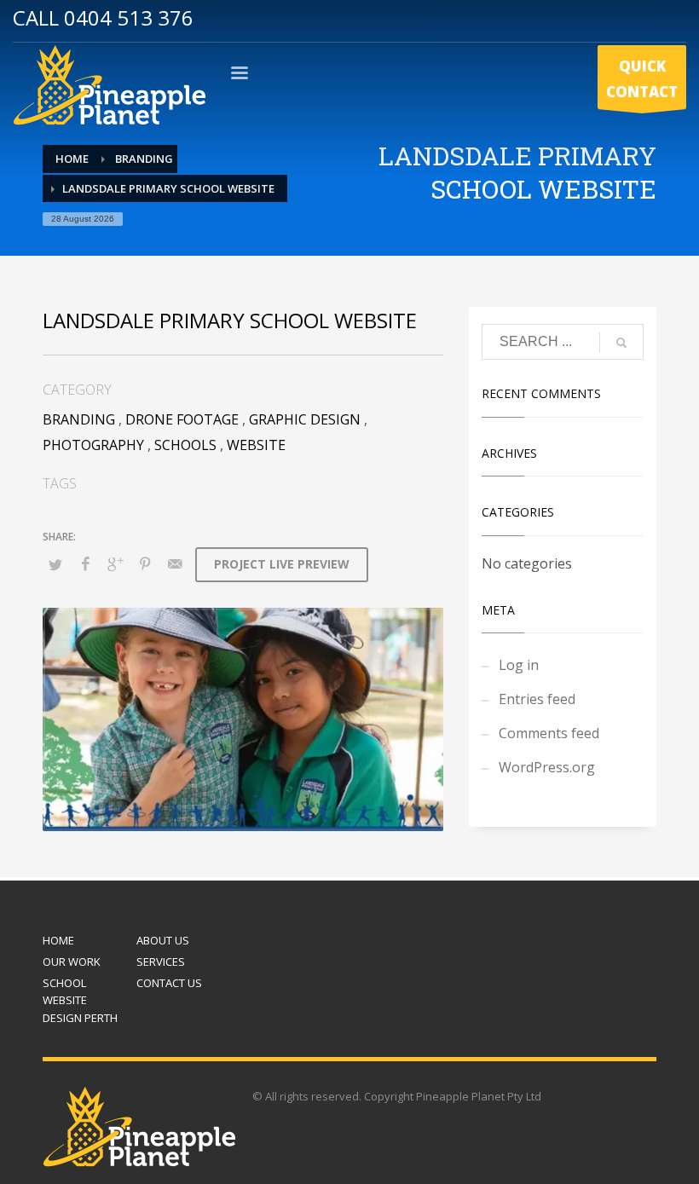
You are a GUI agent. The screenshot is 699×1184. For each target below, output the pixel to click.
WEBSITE (256, 445)
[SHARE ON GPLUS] (115, 563)
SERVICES (160, 961)
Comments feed (549, 733)
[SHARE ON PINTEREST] (145, 563)
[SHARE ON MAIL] (175, 563)
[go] (621, 343)
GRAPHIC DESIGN (305, 419)
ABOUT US (162, 940)
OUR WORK (72, 961)
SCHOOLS (185, 445)
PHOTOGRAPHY (93, 445)
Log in (519, 665)
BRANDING (79, 419)
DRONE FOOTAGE (182, 419)
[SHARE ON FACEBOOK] (85, 563)
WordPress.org (547, 767)
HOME (58, 940)
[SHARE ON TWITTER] (55, 564)
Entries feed (537, 699)
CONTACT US (169, 983)
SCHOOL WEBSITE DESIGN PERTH (80, 1000)
